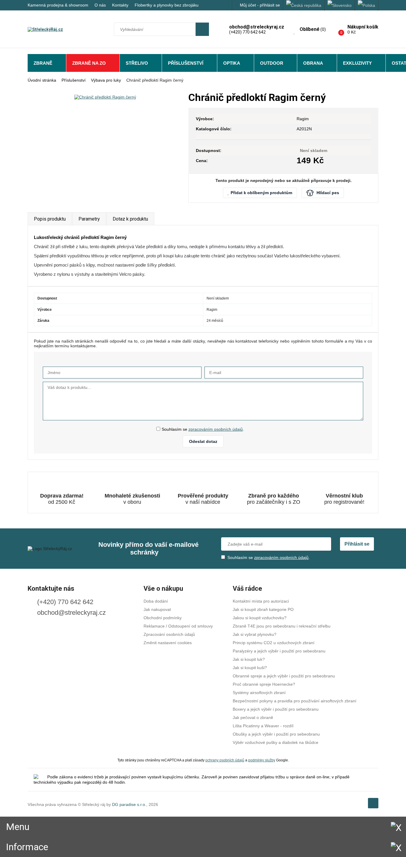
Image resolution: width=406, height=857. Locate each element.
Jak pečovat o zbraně (253, 717)
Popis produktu (50, 219)
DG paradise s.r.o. (129, 804)
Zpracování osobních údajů (169, 634)
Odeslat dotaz (203, 441)
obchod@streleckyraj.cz (71, 612)
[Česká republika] (304, 5)
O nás (100, 5)
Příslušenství (185, 63)
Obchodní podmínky (163, 617)
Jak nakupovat (157, 609)
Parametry (89, 219)
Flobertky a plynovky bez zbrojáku (167, 5)
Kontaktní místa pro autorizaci (261, 601)
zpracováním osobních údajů (215, 429)
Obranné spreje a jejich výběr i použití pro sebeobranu (284, 676)
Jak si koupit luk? (249, 659)
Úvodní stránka (42, 80)
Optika (231, 63)
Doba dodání (156, 601)
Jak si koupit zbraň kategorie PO (263, 609)
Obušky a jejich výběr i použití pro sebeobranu (276, 734)
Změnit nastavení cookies (168, 642)
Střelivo (137, 63)
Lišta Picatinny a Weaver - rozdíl (263, 725)
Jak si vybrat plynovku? (254, 634)
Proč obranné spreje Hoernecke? (264, 684)
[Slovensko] (340, 5)
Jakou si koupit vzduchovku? (260, 617)
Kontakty (120, 5)
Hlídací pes (328, 192)
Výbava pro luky (106, 80)
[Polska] (366, 5)
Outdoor (271, 63)
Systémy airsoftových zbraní (259, 692)
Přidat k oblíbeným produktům (261, 192)
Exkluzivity (357, 63)
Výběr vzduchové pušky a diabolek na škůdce (275, 742)
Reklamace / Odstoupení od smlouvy (178, 626)
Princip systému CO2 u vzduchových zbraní (273, 642)
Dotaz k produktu (130, 219)
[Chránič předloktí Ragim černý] (105, 96)
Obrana (313, 63)
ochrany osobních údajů (224, 760)
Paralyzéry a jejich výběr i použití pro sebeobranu (279, 651)
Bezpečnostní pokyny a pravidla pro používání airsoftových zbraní (294, 700)
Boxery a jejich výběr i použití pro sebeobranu (276, 709)
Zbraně (43, 63)
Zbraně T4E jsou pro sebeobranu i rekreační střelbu (282, 626)
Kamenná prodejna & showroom (58, 5)
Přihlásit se (356, 543)
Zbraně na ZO (89, 63)
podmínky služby (261, 760)
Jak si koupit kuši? (250, 667)
